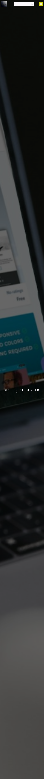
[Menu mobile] (41, 4)
